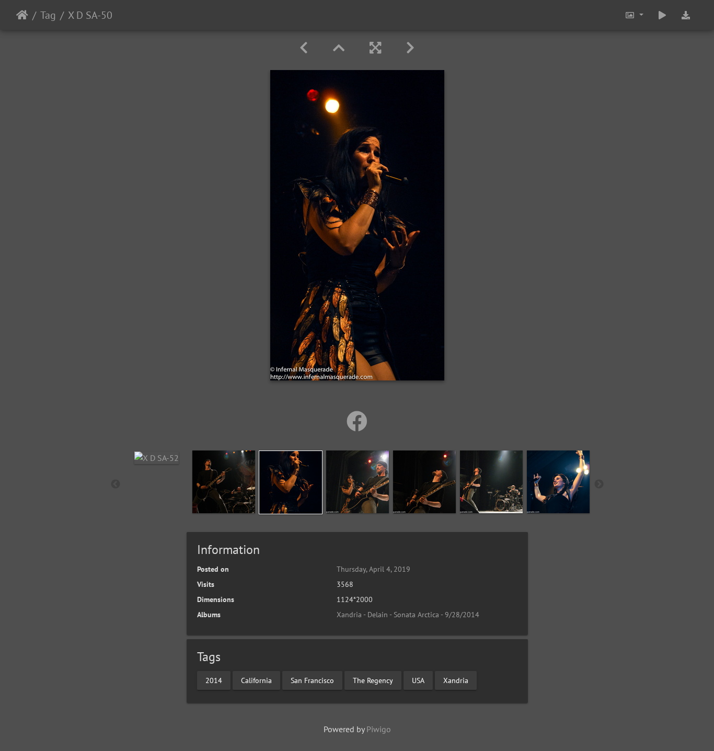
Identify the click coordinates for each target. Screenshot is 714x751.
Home (22, 15)
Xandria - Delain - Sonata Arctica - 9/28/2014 (408, 614)
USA (418, 680)
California (256, 680)
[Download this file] (686, 15)
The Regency (373, 680)
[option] (156, 457)
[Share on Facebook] (357, 421)
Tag (48, 15)
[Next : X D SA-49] (410, 47)
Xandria (455, 680)
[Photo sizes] (634, 15)
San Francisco (312, 680)
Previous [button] (115, 484)
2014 (213, 680)
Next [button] (599, 484)
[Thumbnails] (338, 47)
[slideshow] (662, 15)
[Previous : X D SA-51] (303, 47)
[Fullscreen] (375, 47)
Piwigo (378, 729)
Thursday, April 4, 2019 (373, 569)
